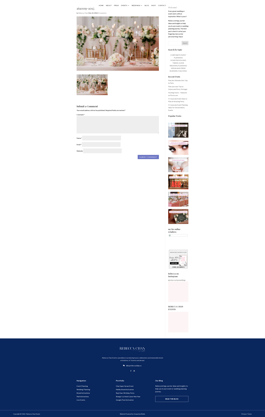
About (109, 5)
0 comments (103, 13)
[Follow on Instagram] (134, 371)
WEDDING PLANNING (178, 66)
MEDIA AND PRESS (178, 68)
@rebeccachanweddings (177, 280)
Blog (147, 5)
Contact (162, 5)
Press (116, 5)
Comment (81, 115)
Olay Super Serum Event (125, 386)
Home (101, 5)
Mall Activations (83, 396)
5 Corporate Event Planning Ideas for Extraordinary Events (178, 107)
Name (79, 138)
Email (79, 144)
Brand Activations (83, 393)
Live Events (81, 400)
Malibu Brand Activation (125, 389)
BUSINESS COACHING (178, 71)
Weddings (136, 5)
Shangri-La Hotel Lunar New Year (128, 396)
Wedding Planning (83, 389)
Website (80, 151)
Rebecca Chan (83, 13)
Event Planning (82, 386)
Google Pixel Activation (125, 400)
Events (124, 5)
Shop (153, 5)
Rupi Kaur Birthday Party (125, 393)
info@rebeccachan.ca (133, 366)
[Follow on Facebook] (131, 371)
